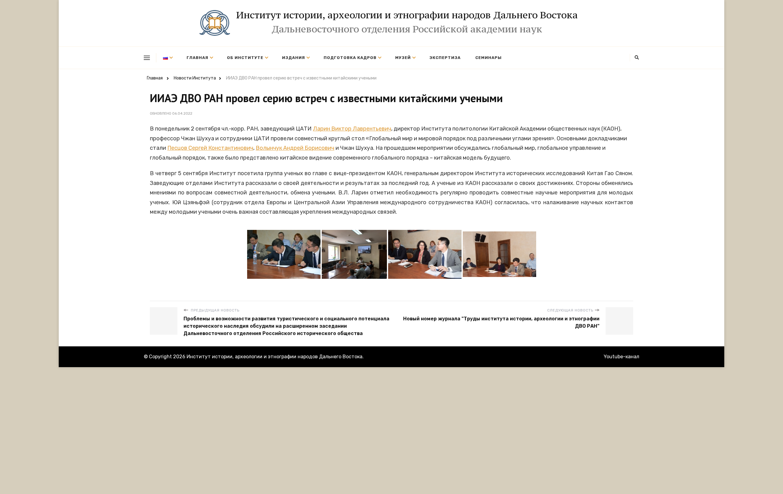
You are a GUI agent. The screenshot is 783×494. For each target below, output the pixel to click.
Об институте (245, 57)
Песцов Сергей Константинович (210, 148)
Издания (293, 57)
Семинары (488, 57)
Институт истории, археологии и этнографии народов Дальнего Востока (407, 15)
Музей (403, 57)
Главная (197, 57)
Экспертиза (445, 57)
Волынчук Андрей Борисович (295, 148)
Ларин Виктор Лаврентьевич (352, 128)
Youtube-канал (621, 356)
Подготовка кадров (350, 57)
